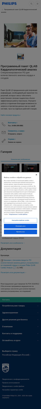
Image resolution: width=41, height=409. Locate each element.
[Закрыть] (36, 174)
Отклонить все (20, 226)
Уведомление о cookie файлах (18, 214)
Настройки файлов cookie (20, 220)
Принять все (20, 231)
